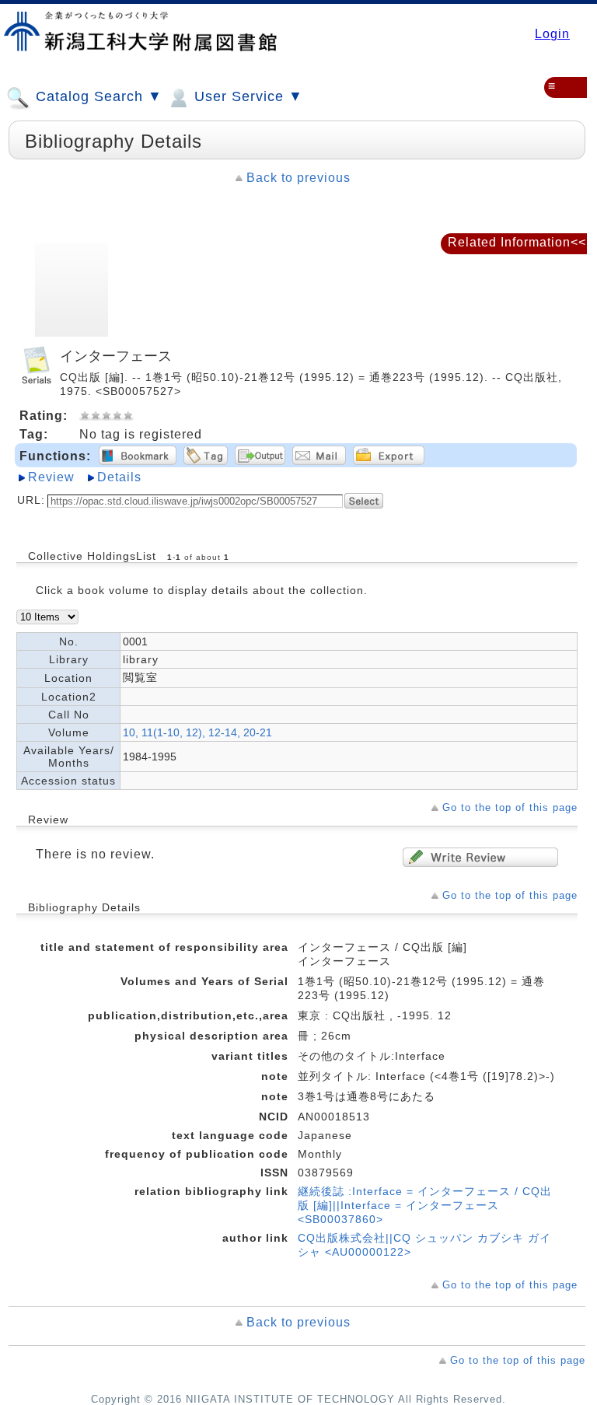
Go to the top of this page (510, 807)
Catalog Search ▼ (96, 96)
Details (119, 477)
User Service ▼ (246, 96)
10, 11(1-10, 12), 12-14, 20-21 (197, 732)
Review (51, 477)
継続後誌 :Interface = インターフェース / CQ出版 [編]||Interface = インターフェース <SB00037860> (425, 1205)
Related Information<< (517, 242)
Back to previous (298, 177)
